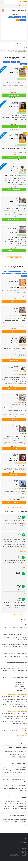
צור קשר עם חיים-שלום (13, 251)
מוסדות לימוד (24, 849)
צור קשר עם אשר (13, 95)
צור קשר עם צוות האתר (22, 851)
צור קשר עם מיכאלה (13, 360)
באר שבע (14, 271)
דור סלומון (23, 611)
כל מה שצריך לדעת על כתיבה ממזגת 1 (17, 711)
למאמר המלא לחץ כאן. (22, 707)
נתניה (21, 273)
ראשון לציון (11, 273)
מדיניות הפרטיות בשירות (6, 856)
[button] (2, 2)
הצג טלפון (13, 301)
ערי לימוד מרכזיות (23, 846)
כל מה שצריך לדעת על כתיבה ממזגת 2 (17, 694)
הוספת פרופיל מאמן (23, 842)
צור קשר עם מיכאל (13, 502)
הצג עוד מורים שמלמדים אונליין (14, 257)
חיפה (6, 271)
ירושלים (25, 273)
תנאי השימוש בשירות (14, 856)
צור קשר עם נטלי (13, 474)
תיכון (9, 62)
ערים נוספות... (24, 275)
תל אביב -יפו (5, 273)
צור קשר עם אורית (13, 157)
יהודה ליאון (23, 529)
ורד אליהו (23, 580)
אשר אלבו (23, 593)
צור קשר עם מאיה (13, 219)
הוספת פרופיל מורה (23, 841)
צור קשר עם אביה (13, 190)
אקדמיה (4, 62)
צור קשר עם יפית (13, 127)
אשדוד (19, 271)
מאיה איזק (23, 567)
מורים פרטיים (22, 43)
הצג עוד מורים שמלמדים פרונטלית (14, 507)
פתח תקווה (16, 273)
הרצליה (9, 271)
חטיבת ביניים (13, 62)
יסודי (18, 62)
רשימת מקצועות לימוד (22, 844)
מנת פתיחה (24, 728)
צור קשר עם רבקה (13, 389)
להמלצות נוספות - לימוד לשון (20, 614)
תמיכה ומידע (24, 848)
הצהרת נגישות (23, 852)
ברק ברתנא (22, 551)
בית (26, 43)
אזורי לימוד (24, 845)
